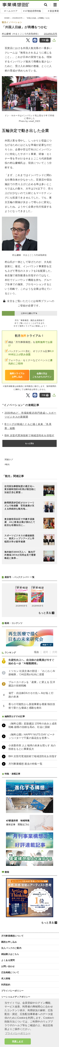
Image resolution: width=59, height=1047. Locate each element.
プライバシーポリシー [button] (18, 1033)
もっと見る (29, 443)
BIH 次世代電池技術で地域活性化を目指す (29, 435)
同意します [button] (17, 1041)
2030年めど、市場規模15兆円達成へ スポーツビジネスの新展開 (30, 415)
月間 (54, 652)
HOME (7, 18)
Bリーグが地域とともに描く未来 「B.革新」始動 (28, 426)
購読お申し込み (9, 942)
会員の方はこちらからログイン (41, 375)
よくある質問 (8, 960)
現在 (36, 652)
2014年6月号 (17, 18)
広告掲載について (10, 972)
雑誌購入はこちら (10, 954)
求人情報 (5, 978)
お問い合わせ (8, 966)
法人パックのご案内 (11, 948)
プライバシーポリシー (12, 990)
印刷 (43, 40)
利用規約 (5, 984)
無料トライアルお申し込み (17, 375)
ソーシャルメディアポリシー (15, 997)
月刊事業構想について (12, 936)
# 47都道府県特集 (32, 11)
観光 (8, 464)
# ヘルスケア (10, 11)
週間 (45, 652)
